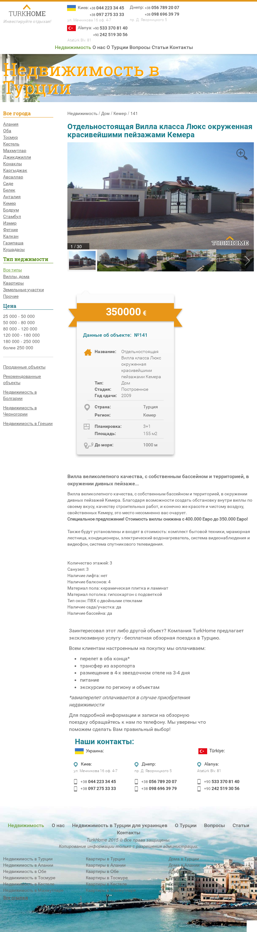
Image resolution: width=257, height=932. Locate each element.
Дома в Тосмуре (185, 877)
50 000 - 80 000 (19, 322)
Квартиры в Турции (105, 858)
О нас (98, 47)
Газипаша (13, 242)
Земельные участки (23, 289)
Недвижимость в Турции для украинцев (119, 825)
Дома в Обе (181, 871)
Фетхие (10, 229)
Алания (10, 124)
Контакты (181, 47)
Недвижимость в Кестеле (29, 883)
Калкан (10, 236)
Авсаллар (13, 176)
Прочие (10, 296)
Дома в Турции (184, 858)
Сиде (8, 183)
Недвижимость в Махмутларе (33, 890)
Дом (105, 113)
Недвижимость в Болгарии (20, 395)
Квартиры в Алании (106, 865)
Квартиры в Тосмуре (107, 877)
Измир (10, 223)
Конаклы (12, 163)
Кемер (9, 203)
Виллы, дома (16, 276)
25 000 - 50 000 (19, 316)
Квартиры (13, 283)
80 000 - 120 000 (20, 328)
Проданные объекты (24, 366)
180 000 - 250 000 (21, 341)
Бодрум (11, 209)
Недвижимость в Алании (28, 865)
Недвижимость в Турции (28, 858)
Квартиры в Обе (102, 871)
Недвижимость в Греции (28, 423)
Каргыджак (15, 170)
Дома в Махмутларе (189, 890)
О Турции (117, 47)
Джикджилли (17, 157)
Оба (7, 130)
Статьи (160, 47)
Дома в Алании (184, 865)
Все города (17, 113)
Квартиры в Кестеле (106, 883)
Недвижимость (73, 47)
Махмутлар (14, 150)
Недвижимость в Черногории (20, 410)
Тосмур (10, 137)
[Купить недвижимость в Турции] (27, 11)
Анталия (12, 196)
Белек (9, 190)
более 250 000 (18, 347)
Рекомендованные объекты (22, 379)
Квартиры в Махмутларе (111, 890)
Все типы (12, 269)
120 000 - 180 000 (21, 335)
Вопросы (139, 47)
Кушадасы (14, 249)
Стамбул (12, 216)
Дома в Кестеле (185, 883)
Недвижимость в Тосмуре (29, 877)
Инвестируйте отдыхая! (27, 21)
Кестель (11, 143)
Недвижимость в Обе (24, 871)
